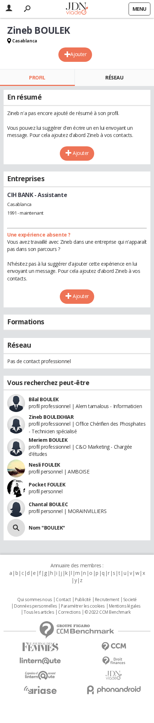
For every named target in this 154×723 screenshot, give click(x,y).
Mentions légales (124, 606)
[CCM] (113, 646)
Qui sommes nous (34, 599)
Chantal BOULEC (48, 504)
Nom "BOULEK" (47, 527)
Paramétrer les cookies (83, 606)
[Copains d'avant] (40, 675)
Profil (37, 77)
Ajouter (78, 54)
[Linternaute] (40, 661)
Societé (130, 599)
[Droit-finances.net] (113, 660)
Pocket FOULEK (47, 484)
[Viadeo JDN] (113, 675)
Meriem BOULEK (48, 439)
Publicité (83, 599)
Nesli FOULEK (44, 464)
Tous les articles (39, 612)
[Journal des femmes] (40, 646)
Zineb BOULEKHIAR (51, 416)
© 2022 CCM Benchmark (108, 612)
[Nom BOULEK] (16, 528)
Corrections (69, 612)
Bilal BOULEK (44, 399)
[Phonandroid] (113, 689)
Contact (63, 599)
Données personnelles (35, 606)
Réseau (114, 77)
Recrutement (107, 599)
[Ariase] (40, 690)
